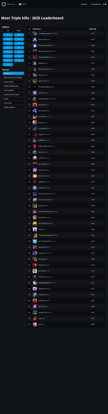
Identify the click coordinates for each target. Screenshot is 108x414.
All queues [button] (7, 73)
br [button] (8, 35)
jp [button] (19, 39)
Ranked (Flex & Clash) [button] (11, 94)
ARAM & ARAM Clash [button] (11, 86)
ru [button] (8, 56)
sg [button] (19, 56)
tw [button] (19, 60)
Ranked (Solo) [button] (9, 82)
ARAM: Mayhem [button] (9, 107)
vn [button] (8, 64)
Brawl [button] (6, 99)
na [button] (8, 52)
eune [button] (19, 35)
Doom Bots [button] (7, 103)
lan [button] (19, 43)
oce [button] (19, 52)
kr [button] (8, 43)
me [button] (19, 47)
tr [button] (7, 60)
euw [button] (8, 39)
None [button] (19, 30)
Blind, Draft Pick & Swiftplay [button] (13, 77)
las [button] (8, 47)
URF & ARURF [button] (9, 90)
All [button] (8, 30)
